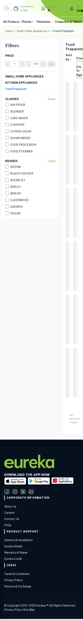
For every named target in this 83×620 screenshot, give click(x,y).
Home (9, 31)
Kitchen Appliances (21, 82)
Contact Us (11, 519)
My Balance (27, 6)
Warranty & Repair (16, 552)
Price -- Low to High (79, 67)
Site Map (29, 609)
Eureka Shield (13, 546)
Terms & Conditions (16, 574)
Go (51, 64)
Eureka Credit (13, 558)
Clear (52, 99)
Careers (9, 512)
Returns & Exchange (17, 586)
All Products (11, 21)
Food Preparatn (16, 89)
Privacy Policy (13, 580)
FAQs (7, 525)
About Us (10, 506)
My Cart (52, 6)
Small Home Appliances (32, 31)
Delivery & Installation (18, 540)
